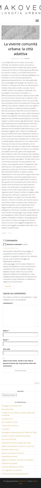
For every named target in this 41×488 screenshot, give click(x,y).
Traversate (5, 429)
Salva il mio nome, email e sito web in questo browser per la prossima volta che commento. (19, 363)
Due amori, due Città (8, 439)
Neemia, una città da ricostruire (12, 453)
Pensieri (10, 233)
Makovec (27, 58)
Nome (6, 331)
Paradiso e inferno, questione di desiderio (16, 436)
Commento (8, 303)
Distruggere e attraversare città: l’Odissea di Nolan (19, 432)
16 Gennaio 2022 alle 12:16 (10, 248)
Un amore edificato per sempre (12, 467)
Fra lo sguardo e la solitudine (11, 470)
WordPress (22, 481)
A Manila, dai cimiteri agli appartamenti (14, 474)
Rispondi (8, 286)
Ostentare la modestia (9, 463)
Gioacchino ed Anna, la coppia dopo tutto (16, 443)
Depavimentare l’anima (9, 456)
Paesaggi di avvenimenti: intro (11, 406)
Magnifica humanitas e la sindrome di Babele (17, 460)
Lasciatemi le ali (7, 419)
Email (6, 340)
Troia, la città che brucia (9, 425)
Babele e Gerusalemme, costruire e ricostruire (17, 446)
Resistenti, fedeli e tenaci (10, 450)
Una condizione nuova (9, 422)
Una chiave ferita (7, 409)
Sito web (6, 349)
